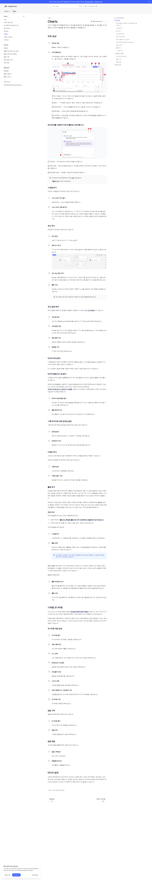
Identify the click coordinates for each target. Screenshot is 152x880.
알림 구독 (118, 59)
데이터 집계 (118, 64)
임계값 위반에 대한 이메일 (79, 612)
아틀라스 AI (55, 181)
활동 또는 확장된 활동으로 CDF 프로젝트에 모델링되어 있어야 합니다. (82, 520)
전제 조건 (120, 50)
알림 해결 (118, 62)
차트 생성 (117, 20)
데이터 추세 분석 (120, 36)
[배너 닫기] (149, 2)
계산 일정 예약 (120, 33)
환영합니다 (7, 11)
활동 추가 (118, 48)
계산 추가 (118, 31)
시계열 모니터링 (119, 53)
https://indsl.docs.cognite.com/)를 (60, 389)
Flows (14, 11)
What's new (98, 1)
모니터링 (91, 310)
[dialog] (21, 871)
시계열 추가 (119, 28)
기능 (73, 178)
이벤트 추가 (119, 45)
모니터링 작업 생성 (121, 56)
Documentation (89, 1)
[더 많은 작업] (105, 21)
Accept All (16, 875)
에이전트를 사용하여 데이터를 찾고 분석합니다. (126, 24)
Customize (35, 875)
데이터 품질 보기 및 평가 (123, 39)
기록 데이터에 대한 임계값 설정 (124, 42)
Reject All (7, 875)
